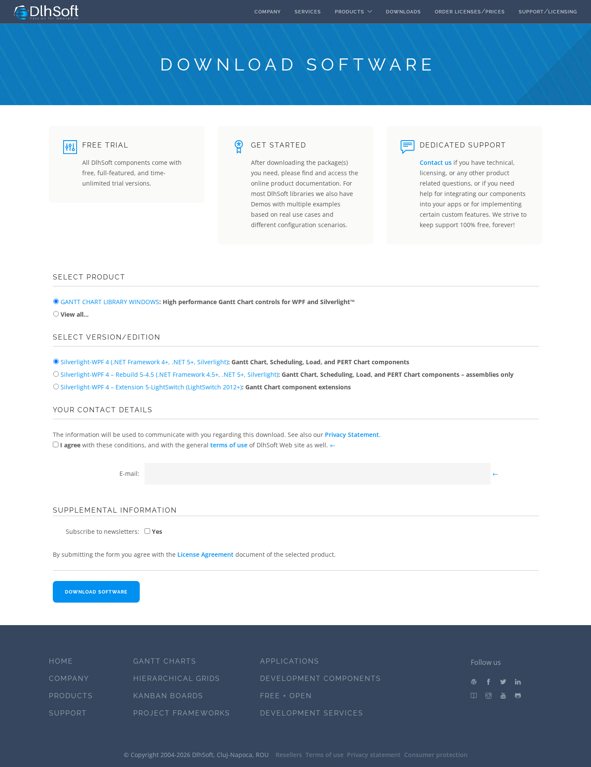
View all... (74, 314)
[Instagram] (488, 696)
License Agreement (205, 554)
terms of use (228, 445)
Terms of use (324, 755)
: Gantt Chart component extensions (206, 387)
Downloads (403, 12)
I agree (69, 445)
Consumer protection (436, 755)
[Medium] (474, 696)
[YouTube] (503, 696)
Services (308, 12)
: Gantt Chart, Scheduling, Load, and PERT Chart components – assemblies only (287, 374)
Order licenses (458, 12)
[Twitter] (503, 682)
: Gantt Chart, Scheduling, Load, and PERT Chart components (235, 362)
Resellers (289, 755)
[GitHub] (518, 696)
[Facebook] (488, 682)
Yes (156, 531)
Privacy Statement (352, 434)
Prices (495, 12)
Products (349, 12)
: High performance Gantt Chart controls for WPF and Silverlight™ (208, 302)
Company (267, 12)
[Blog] (474, 682)
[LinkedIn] (518, 682)
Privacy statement (374, 755)
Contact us (436, 162)
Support (531, 12)
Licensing (562, 12)
